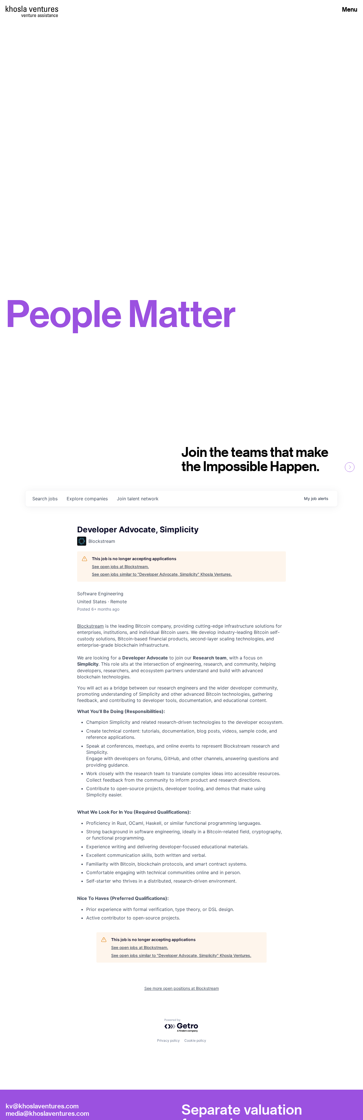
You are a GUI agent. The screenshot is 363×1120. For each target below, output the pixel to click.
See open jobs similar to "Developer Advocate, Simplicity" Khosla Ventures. (162, 574)
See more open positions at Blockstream (181, 988)
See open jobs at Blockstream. (120, 566)
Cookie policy (195, 1040)
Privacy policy (168, 1040)
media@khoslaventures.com (47, 1113)
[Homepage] (32, 9)
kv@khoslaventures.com (42, 1106)
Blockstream (90, 626)
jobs (45, 498)
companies (87, 498)
